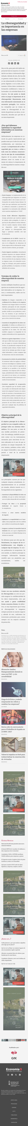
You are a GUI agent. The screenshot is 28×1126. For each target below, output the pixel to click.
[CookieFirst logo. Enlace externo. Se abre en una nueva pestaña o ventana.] (5, 3)
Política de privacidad (22, 2)
